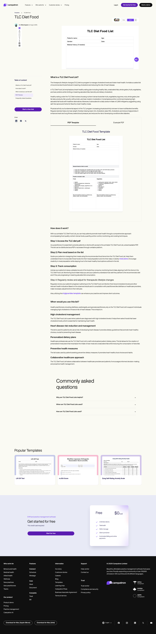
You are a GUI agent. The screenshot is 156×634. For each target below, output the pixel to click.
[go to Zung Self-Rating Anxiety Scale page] (121, 465)
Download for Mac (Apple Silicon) (18, 623)
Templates (59, 582)
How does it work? (21, 88)
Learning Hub (60, 586)
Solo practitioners (10, 586)
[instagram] (127, 623)
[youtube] (151, 623)
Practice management (11, 609)
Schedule (32, 572)
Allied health (8, 576)
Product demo (9, 603)
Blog (56, 579)
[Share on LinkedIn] (16, 121)
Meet (31, 584)
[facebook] (119, 623)
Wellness (7, 579)
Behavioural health (10, 569)
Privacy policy (86, 593)
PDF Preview (19, 95)
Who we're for (39, 5)
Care (31, 581)
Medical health (9, 572)
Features (28, 5)
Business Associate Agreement (66, 592)
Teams (6, 589)
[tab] (73, 123)
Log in (116, 5)
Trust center (85, 586)
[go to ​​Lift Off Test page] (35, 465)
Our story (58, 569)
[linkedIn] (135, 623)
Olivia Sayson (24, 25)
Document (33, 588)
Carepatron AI (8, 613)
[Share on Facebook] (21, 121)
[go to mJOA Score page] (78, 465)
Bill (30, 600)
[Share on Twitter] (26, 121)
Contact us (84, 572)
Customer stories (54, 5)
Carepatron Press (61, 589)
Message (32, 576)
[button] (107, 623)
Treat (31, 596)
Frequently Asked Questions (23, 98)
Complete (33, 593)
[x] (143, 623)
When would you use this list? (24, 92)
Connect (32, 569)
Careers (58, 576)
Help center (85, 569)
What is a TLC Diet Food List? (24, 85)
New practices (9, 582)
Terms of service (61, 596)
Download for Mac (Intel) (46, 623)
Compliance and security (89, 589)
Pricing (67, 5)
